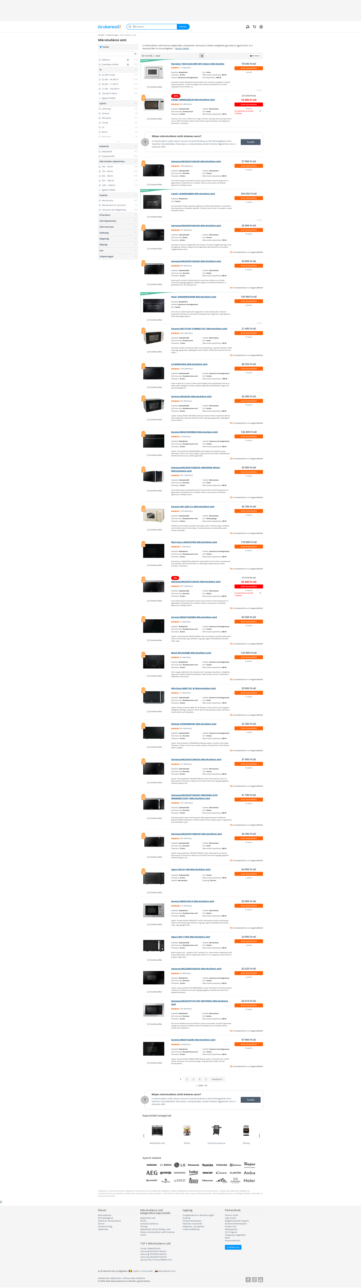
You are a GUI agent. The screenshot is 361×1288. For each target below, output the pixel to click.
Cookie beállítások (191, 1229)
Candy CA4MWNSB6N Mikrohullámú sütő (193, 193)
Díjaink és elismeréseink (109, 1220)
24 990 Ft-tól (249, 936)
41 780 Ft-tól (249, 795)
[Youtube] (260, 1279)
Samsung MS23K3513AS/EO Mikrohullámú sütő (196, 581)
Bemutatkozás (104, 1215)
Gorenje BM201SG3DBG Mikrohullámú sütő (194, 617)
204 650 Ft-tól (249, 193)
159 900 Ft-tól (249, 296)
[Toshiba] (221, 1165)
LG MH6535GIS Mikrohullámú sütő (189, 364)
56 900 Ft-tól (249, 901)
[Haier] (249, 1180)
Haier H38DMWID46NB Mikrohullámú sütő (193, 296)
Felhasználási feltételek (134, 1278)
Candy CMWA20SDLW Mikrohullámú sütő (193, 99)
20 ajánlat (248, 440)
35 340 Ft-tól (249, 582)
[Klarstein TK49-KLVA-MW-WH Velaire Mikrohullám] (156, 72)
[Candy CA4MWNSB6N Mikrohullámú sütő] (156, 202)
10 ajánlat (248, 372)
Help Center (230, 1218)
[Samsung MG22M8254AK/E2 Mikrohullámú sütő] (156, 977)
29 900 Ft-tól (249, 688)
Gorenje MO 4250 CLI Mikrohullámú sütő (192, 506)
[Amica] (249, 1173)
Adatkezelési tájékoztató (109, 1278)
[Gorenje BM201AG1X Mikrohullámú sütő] (156, 910)
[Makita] (207, 1165)
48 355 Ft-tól (249, 364)
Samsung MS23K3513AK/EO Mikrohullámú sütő (196, 161)
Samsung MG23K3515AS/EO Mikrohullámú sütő (196, 261)
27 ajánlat (248, 697)
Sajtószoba (103, 1229)
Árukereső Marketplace (236, 1223)
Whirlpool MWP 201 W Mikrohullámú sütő (193, 688)
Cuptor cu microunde (143, 1271)
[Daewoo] (235, 1180)
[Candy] (221, 1173)
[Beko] (193, 1173)
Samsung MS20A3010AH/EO (153, 1254)
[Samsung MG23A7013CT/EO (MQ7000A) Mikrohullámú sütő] (156, 1010)
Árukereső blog (105, 1226)
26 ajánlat (248, 842)
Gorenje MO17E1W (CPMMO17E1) (156, 1259)
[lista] (202, 56)
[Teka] (193, 1180)
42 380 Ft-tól (249, 724)
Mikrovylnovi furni (167, 1271)
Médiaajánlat (231, 1229)
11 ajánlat (248, 202)
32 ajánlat (248, 234)
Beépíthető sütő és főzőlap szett (155, 1229)
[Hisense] (207, 1180)
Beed (227, 1237)
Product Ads (230, 1226)
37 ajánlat (248, 337)
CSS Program (231, 1232)
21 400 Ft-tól (249, 328)
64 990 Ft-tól (249, 869)
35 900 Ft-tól (249, 467)
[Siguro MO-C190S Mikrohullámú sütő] (156, 945)
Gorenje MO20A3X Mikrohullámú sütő (191, 396)
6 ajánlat (249, 977)
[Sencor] (207, 1173)
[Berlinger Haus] (165, 1180)
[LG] (179, 1165)
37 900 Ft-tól (249, 161)
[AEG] (151, 1173)
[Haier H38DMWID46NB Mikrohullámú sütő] (156, 305)
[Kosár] (254, 26)
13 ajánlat (248, 170)
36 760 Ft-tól (249, 506)
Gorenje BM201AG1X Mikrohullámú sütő (192, 901)
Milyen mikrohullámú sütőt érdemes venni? (176, 136)
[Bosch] (165, 1165)
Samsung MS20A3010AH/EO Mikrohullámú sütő (196, 225)
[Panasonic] (193, 1165)
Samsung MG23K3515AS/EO (153, 1257)
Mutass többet (182, 48)
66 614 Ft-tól (249, 1001)
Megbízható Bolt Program (237, 1220)
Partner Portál (231, 1215)
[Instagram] (254, 1279)
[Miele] (179, 1180)
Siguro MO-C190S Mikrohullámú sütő (190, 936)
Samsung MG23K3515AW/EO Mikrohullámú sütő (196, 833)
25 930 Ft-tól (249, 95)
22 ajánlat (248, 803)
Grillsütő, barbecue (216, 1143)
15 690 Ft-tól (249, 100)
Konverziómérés (232, 1240)
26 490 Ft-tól (249, 396)
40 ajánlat (248, 661)
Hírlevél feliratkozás (192, 1220)
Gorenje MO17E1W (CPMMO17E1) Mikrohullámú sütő (199, 328)
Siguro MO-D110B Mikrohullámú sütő (191, 869)
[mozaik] (206, 56)
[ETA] (221, 1180)
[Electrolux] (235, 1165)
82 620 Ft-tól (249, 968)
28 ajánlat (248, 1048)
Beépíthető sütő (157, 1143)
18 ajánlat (248, 625)
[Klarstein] (235, 1173)
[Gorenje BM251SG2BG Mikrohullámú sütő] (156, 1048)
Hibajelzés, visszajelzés (193, 1226)
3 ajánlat (249, 108)
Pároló (187, 1143)
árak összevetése (249, 68)
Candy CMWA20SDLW (150, 1248)
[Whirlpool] (249, 1165)
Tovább (251, 142)
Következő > (217, 1079)
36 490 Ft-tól (249, 833)
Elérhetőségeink (105, 1218)
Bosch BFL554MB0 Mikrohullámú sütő (191, 652)
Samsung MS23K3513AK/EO (153, 1251)
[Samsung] (151, 1165)
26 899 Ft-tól (249, 225)
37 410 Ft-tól (249, 577)
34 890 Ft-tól (249, 261)
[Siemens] (179, 1173)
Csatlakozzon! (233, 1247)
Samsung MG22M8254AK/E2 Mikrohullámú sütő (196, 968)
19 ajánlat (248, 515)
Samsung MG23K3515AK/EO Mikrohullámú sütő (196, 759)
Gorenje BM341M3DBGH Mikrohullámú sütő (194, 432)
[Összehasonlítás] (247, 26)
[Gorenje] (165, 1173)
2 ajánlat (249, 72)
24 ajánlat (248, 550)
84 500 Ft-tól (249, 617)
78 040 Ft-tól (249, 63)
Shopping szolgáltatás (235, 1235)
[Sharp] (151, 1180)
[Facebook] (248, 1279)
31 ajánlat (248, 476)
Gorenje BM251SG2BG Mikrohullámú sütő (193, 1039)
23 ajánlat (248, 768)
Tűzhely (246, 1143)
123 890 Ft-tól (249, 652)
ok (135, 53)
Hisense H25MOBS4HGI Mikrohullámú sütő (193, 723)
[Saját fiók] (261, 26)
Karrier (101, 1223)
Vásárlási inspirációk (192, 1223)
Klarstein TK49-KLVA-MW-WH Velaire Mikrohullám (197, 63)
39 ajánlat (248, 405)
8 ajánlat (249, 305)
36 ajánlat (248, 269)
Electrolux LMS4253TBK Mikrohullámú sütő (194, 542)
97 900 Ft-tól (249, 1039)
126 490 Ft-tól (249, 432)
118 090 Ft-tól (249, 542)
